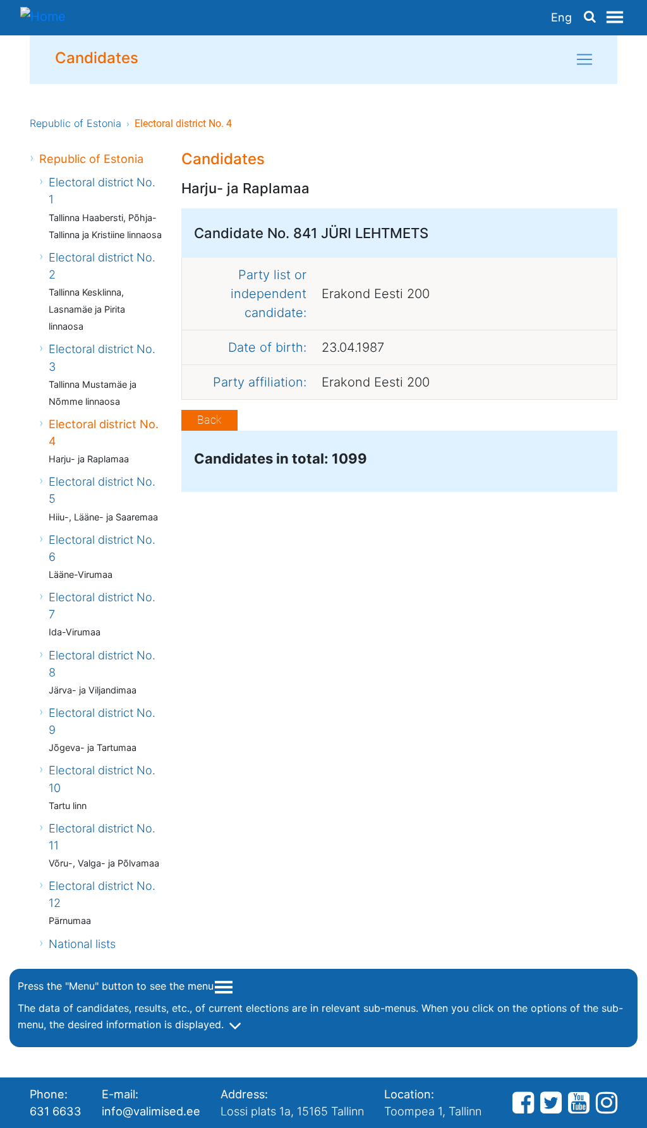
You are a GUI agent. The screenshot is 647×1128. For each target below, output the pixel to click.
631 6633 (56, 1111)
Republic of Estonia (75, 123)
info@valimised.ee (151, 1111)
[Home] (43, 17)
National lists (82, 944)
